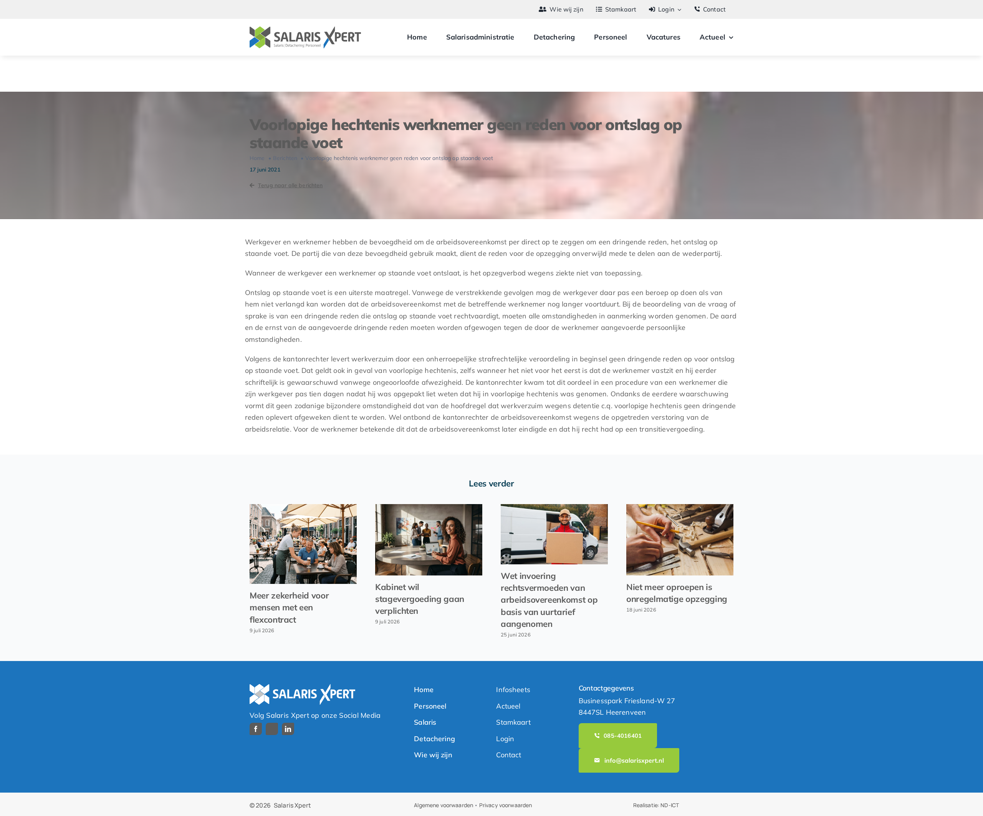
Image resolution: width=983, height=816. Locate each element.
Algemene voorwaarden (443, 805)
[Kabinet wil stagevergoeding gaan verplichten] (428, 539)
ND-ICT (669, 805)
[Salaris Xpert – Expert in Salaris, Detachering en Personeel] (305, 29)
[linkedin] (288, 729)
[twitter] (272, 729)
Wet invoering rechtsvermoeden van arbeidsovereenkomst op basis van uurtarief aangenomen (549, 599)
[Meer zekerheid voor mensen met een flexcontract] (303, 544)
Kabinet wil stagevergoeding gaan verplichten (419, 599)
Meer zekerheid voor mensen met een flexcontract (289, 607)
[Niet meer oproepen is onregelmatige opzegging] (679, 539)
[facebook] (256, 729)
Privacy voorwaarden (505, 805)
